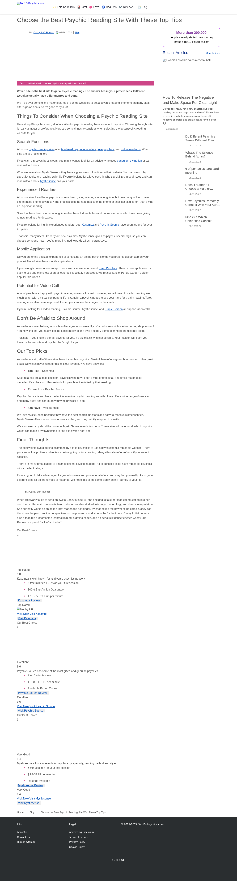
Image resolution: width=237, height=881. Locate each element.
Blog (77, 32)
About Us (22, 832)
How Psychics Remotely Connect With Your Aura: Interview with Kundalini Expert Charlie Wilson (202, 203)
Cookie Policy (77, 846)
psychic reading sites (41, 149)
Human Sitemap (26, 841)
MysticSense (48, 181)
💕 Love (94, 7)
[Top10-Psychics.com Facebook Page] (105, 868)
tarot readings (69, 149)
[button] (135, 6)
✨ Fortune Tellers (64, 7)
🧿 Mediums (108, 7)
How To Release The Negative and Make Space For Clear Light (190, 100)
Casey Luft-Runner (39, 491)
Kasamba (88, 224)
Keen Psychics (108, 268)
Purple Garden (114, 309)
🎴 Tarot (82, 7)
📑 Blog (142, 7)
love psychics (106, 149)
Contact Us (23, 837)
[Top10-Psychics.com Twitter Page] (132, 868)
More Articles (213, 53)
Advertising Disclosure (82, 832)
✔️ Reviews (126, 7)
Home (20, 812)
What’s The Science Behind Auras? (199, 154)
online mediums (131, 149)
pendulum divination (129, 160)
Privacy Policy (77, 841)
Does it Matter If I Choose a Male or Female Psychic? (197, 187)
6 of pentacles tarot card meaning (202, 170)
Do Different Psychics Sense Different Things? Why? (202, 138)
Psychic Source (109, 224)
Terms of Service (78, 837)
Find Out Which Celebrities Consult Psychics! (198, 219)
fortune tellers (87, 149)
